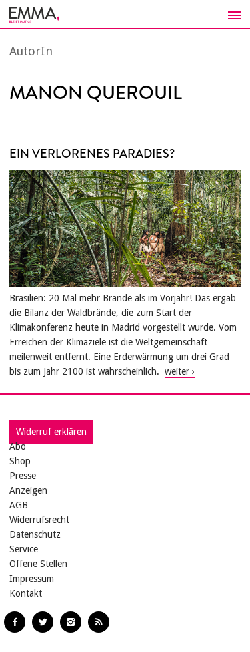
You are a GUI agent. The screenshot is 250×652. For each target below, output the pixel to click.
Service (23, 549)
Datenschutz (35, 534)
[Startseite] (125, 15)
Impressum (31, 578)
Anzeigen (28, 490)
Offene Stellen (38, 563)
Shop (20, 461)
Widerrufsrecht (39, 519)
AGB (18, 505)
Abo (17, 446)
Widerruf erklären (51, 431)
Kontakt (25, 593)
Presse (22, 475)
